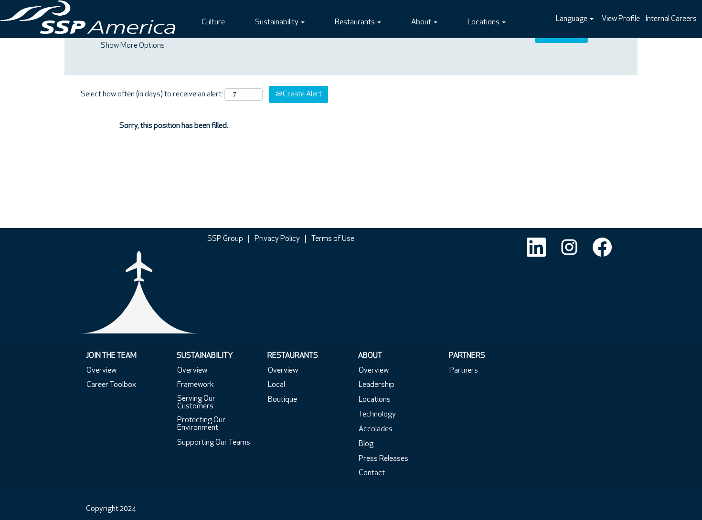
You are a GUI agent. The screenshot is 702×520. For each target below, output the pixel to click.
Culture (213, 22)
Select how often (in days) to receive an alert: (152, 94)
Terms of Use (332, 239)
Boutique (282, 400)
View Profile (621, 19)
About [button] (422, 22)
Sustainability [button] (277, 22)
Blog (366, 444)
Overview (101, 370)
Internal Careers (671, 19)
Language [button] (572, 19)
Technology (377, 414)
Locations (375, 400)
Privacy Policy (277, 239)
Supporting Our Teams (213, 443)
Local (276, 385)
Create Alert (301, 94)
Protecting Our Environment (201, 424)
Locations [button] (484, 22)
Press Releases (383, 459)
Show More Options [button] (133, 46)
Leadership (376, 385)
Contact (372, 473)
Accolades (376, 429)
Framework (195, 385)
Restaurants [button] (355, 22)
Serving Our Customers (196, 402)
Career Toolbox (111, 385)
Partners (463, 370)
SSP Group (225, 239)
